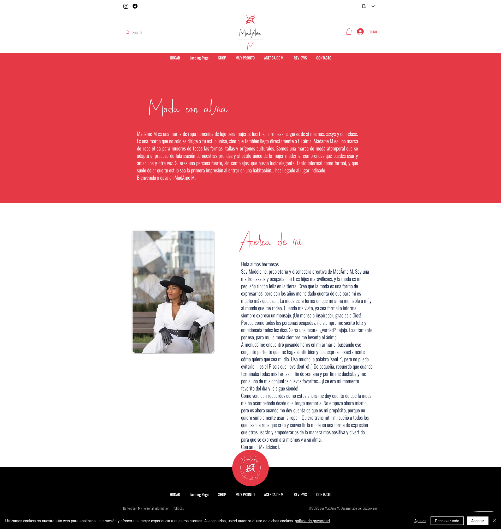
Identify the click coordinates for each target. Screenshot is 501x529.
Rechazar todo (447, 520)
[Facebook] (135, 6)
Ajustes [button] (420, 520)
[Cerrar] (495, 520)
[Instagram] (126, 6)
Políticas (178, 508)
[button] (348, 31)
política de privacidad (312, 520)
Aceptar (477, 520)
